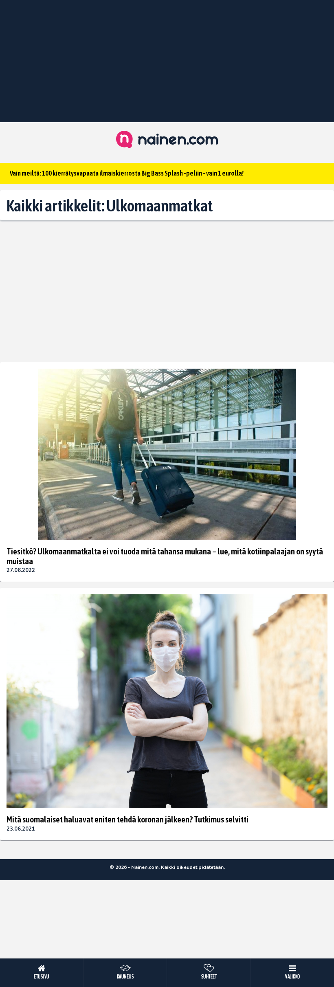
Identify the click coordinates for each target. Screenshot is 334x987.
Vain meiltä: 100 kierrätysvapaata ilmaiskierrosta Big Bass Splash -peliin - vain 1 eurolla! (127, 173)
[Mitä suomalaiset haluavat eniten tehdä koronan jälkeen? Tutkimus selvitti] (167, 701)
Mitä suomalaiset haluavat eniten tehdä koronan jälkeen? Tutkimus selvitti (127, 819)
